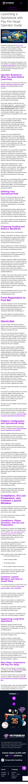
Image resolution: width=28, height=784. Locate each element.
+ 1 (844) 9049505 (12, 7)
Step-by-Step (7, 321)
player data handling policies (18, 532)
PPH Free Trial (17, 670)
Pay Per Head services (10, 65)
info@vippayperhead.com (14, 9)
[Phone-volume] (14, 704)
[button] (21, 3)
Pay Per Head (19, 45)
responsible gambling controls (8, 533)
